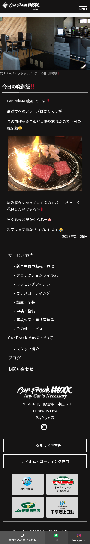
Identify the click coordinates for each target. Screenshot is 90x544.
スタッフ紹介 (27, 349)
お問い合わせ (21, 369)
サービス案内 (21, 255)
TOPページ (7, 73)
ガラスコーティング (33, 293)
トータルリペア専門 (45, 445)
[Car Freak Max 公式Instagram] (45, 428)
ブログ (14, 358)
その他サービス (29, 328)
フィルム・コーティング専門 (45, 461)
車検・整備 (25, 310)
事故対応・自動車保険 (35, 319)
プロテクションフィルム (37, 275)
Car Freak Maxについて (30, 338)
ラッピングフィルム (33, 284)
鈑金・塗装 (25, 302)
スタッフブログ (27, 73)
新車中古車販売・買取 (35, 266)
